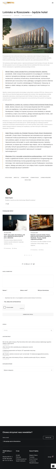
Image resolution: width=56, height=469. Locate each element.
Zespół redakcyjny (20, 461)
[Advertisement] (28, 386)
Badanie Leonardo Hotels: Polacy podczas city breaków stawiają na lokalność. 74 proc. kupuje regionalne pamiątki (41, 237)
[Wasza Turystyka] (8, 2)
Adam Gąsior (28, 15)
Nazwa (5, 290)
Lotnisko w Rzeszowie (46, 177)
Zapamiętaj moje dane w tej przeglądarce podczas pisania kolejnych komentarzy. (23, 297)
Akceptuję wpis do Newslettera (12, 441)
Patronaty (18, 457)
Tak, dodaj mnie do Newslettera (12, 301)
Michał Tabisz (28, 179)
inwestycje (16, 177)
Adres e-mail (24, 290)
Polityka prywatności (21, 459)
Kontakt (18, 455)
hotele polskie (8, 177)
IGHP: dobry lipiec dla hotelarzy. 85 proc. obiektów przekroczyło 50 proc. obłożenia (14, 236)
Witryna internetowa (43, 290)
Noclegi (17, 15)
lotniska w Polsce (34, 177)
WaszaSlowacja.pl (33, 462)
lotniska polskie (24, 177)
